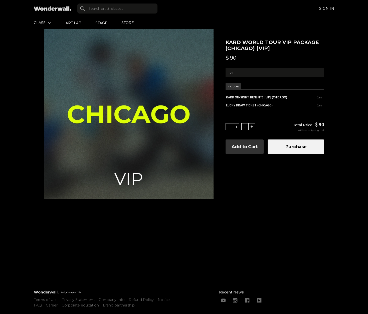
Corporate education (80, 305)
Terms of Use (46, 299)
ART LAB (73, 23)
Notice (164, 299)
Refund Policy (141, 299)
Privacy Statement (78, 299)
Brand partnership (119, 305)
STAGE (101, 23)
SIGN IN (326, 8)
